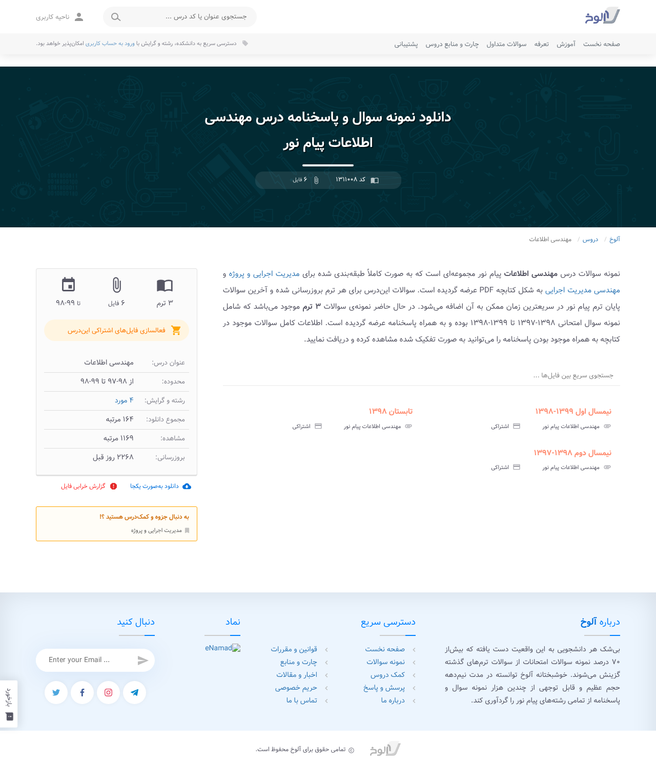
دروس (591, 240)
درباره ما (393, 701)
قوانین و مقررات (294, 649)
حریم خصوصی (296, 688)
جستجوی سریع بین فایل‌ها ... (573, 375)
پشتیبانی (406, 44)
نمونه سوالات (385, 662)
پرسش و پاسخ (384, 688)
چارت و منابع (298, 662)
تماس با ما (301, 701)
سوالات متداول (506, 44)
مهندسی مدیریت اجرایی (582, 290)
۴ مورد (124, 401)
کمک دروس (388, 675)
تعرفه (541, 44)
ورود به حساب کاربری (110, 43)
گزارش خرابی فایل (89, 486)
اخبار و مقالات (296, 675)
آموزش (566, 44)
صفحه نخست (601, 44)
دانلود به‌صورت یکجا (160, 486)
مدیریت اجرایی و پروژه (161, 530)
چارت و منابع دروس (452, 44)
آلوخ (614, 240)
